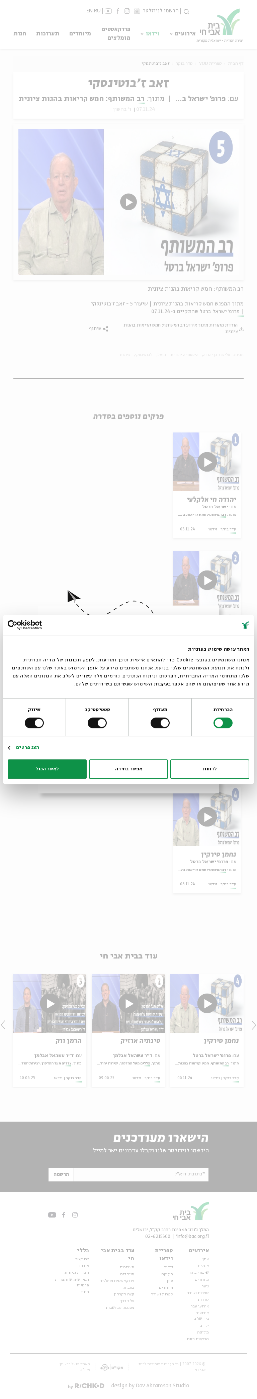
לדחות (210, 769)
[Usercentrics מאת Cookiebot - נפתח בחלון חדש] (37, 625)
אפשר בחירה (128, 769)
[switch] (161, 723)
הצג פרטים (27, 747)
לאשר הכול (47, 769)
